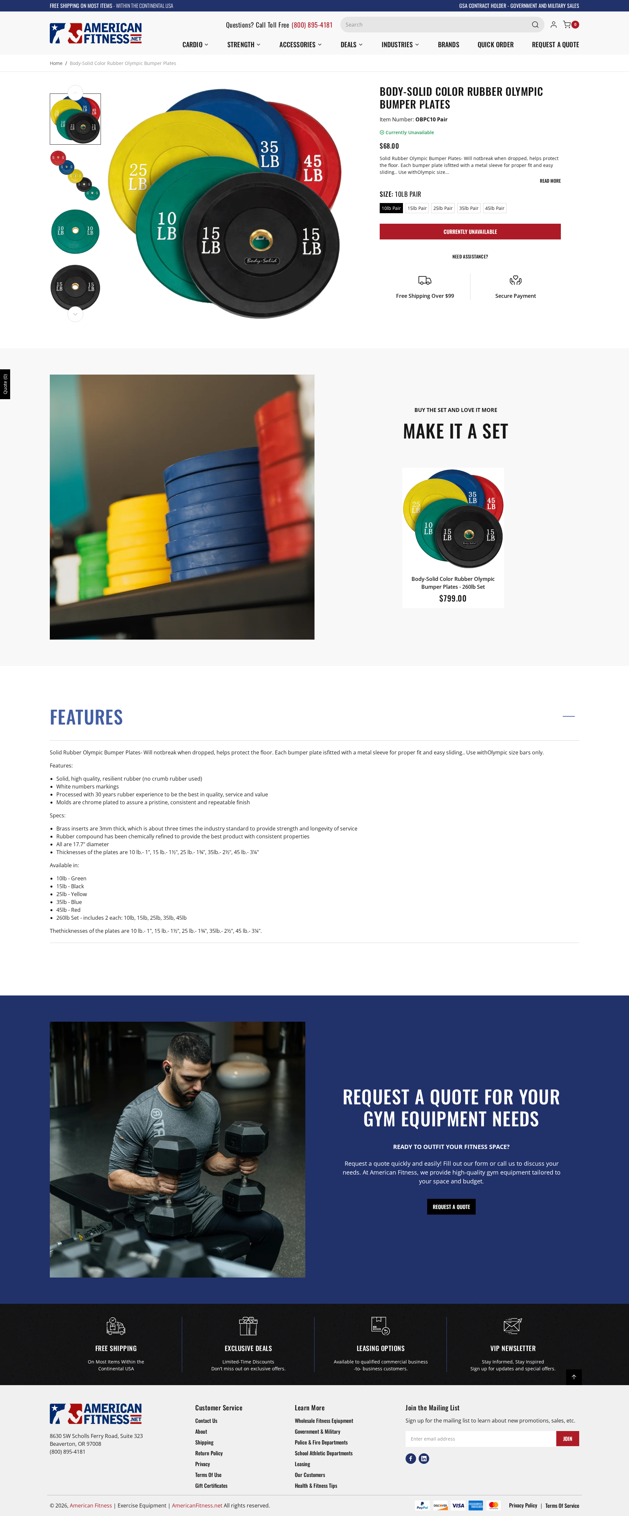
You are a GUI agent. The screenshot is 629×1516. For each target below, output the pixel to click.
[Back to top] (574, 1377)
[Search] (535, 25)
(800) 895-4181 (312, 25)
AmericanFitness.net (197, 1505)
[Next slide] (75, 314)
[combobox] (442, 24)
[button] (314, 716)
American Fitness (91, 1505)
